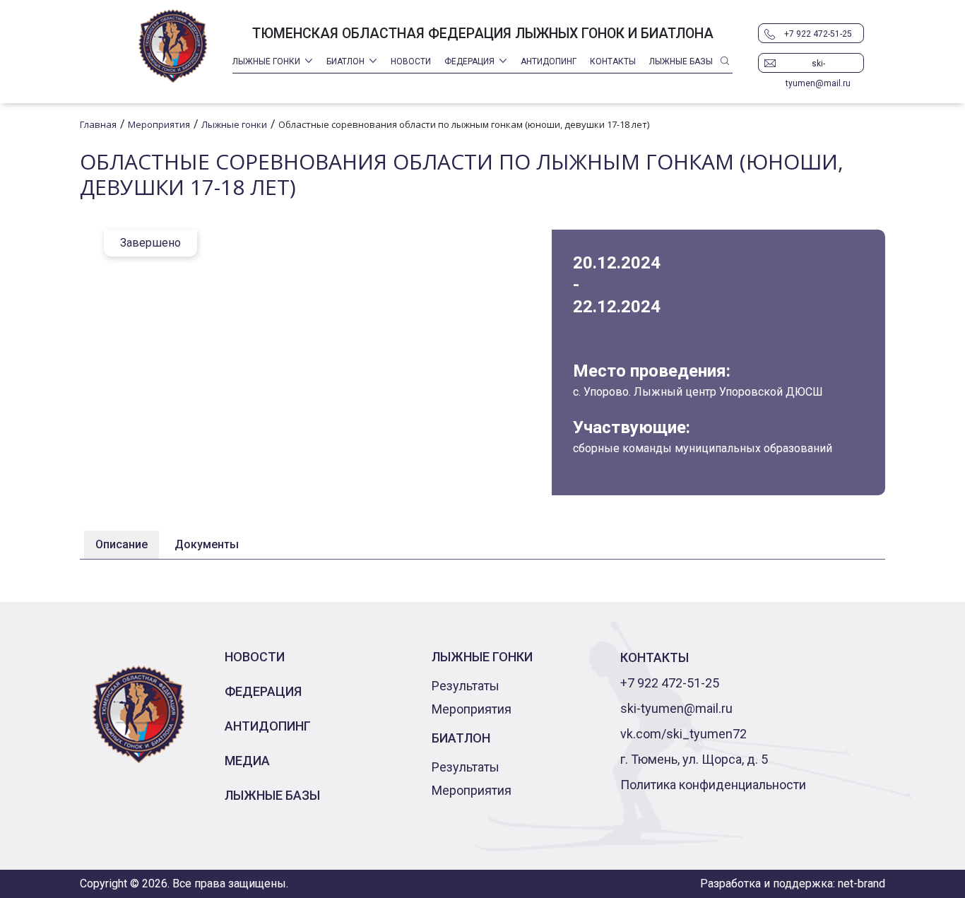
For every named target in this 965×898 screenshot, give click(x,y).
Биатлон (345, 61)
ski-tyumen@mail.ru (818, 66)
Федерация (469, 61)
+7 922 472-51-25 (818, 34)
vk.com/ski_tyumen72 (683, 733)
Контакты (613, 61)
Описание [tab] (121, 544)
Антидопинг (548, 61)
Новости (411, 61)
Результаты (465, 685)
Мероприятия (471, 709)
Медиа (247, 760)
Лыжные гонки (266, 61)
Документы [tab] (206, 544)
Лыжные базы (681, 61)
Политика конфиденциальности (713, 784)
